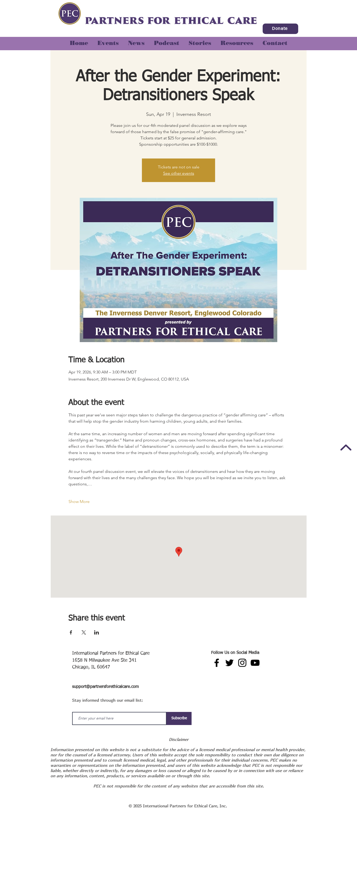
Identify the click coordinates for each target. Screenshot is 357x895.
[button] (200, 40)
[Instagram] (242, 662)
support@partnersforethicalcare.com (105, 687)
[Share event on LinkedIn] (96, 632)
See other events (178, 173)
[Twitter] (229, 662)
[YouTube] (255, 662)
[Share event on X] (83, 632)
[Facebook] (216, 662)
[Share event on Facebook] (70, 632)
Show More (79, 501)
